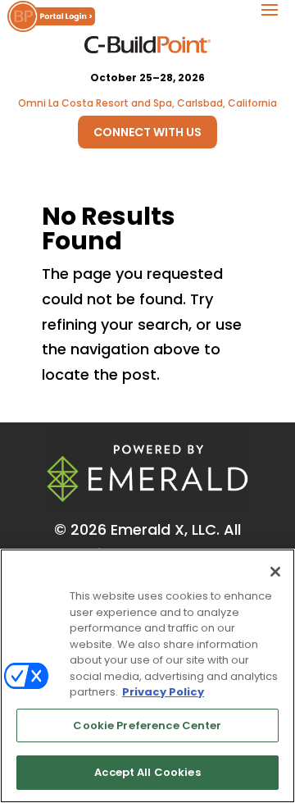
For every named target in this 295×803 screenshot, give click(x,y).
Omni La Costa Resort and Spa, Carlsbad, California (147, 103)
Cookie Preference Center (147, 725)
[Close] (275, 572)
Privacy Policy (163, 692)
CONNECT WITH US (147, 132)
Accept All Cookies (147, 772)
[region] (147, 676)
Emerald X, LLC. (165, 529)
